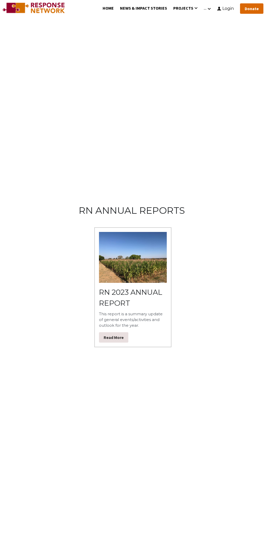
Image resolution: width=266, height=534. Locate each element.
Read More (114, 337)
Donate (252, 8)
